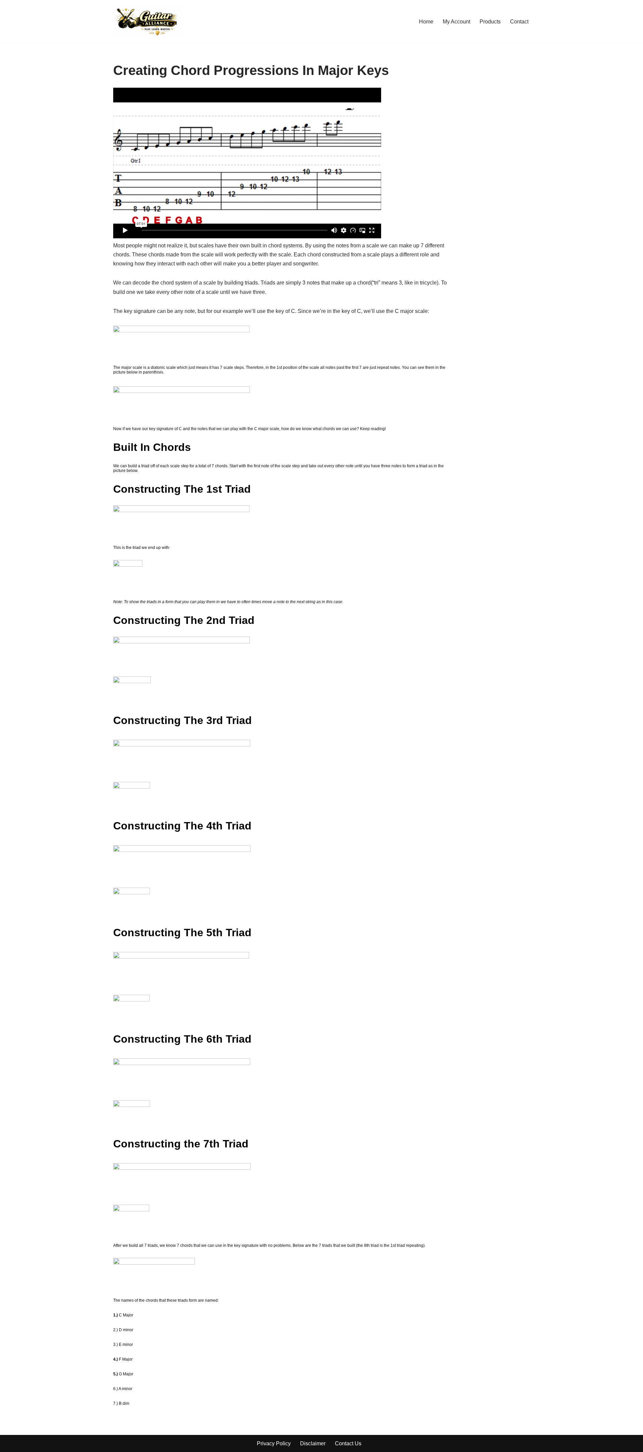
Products (490, 21)
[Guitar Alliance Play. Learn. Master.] (147, 21)
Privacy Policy (274, 1443)
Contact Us (348, 1443)
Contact (519, 21)
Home (426, 21)
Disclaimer (313, 1443)
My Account (456, 21)
